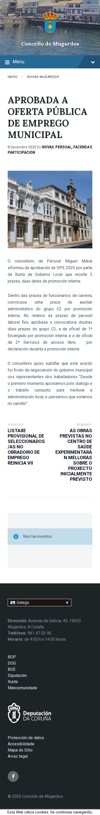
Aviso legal (18, 756)
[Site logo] (50, 34)
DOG (12, 663)
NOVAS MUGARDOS (43, 77)
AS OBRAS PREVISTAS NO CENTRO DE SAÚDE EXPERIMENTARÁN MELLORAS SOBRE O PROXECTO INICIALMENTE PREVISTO (73, 455)
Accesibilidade (21, 743)
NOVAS (48, 147)
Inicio (12, 77)
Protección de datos (26, 737)
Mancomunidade (22, 687)
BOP (12, 657)
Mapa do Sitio (20, 750)
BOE (11, 669)
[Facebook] (13, 776)
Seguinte (84, 424)
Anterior (16, 424)
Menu (18, 61)
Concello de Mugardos (50, 43)
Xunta (13, 681)
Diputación (17, 675)
